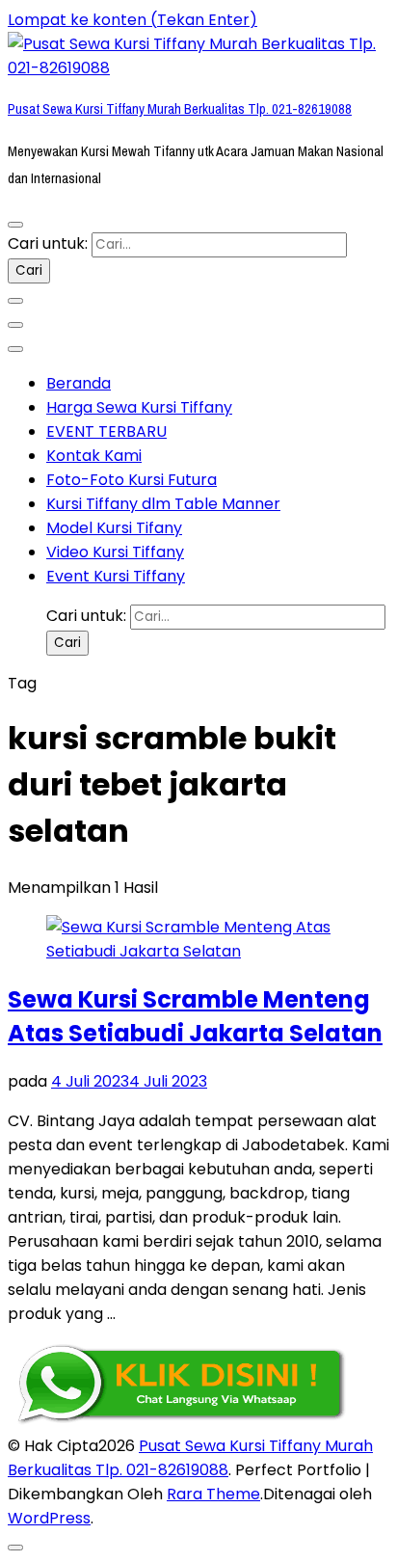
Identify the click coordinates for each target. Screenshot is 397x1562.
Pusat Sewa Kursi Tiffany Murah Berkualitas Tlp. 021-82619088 (180, 108)
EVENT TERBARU (106, 431)
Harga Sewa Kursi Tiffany (139, 407)
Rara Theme (213, 1494)
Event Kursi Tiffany (115, 576)
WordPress (49, 1518)
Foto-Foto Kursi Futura (131, 480)
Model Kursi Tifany (114, 528)
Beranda (78, 383)
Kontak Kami (94, 455)
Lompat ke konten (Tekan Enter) (132, 20)
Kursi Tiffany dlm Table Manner (163, 504)
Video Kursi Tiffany (115, 552)
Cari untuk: (48, 243)
